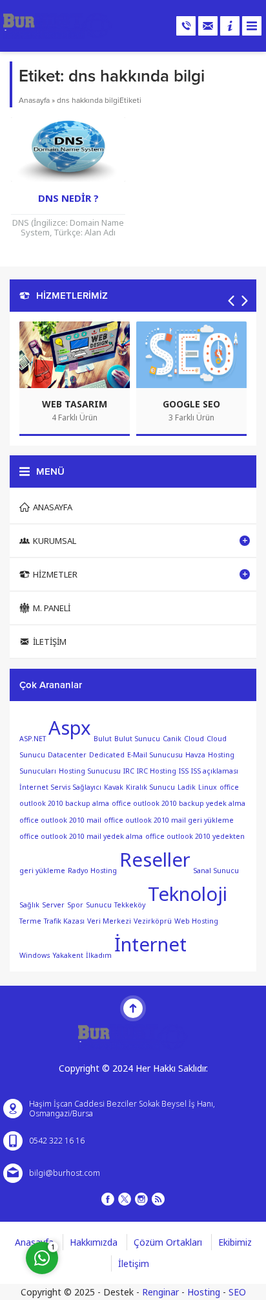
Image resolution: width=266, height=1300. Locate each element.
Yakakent (67, 954)
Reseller (154, 859)
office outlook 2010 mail (60, 820)
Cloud (194, 738)
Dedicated (107, 754)
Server (53, 904)
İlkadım (99, 954)
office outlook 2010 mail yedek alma (81, 836)
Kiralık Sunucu (150, 787)
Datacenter (67, 754)
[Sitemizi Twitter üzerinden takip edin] (124, 1199)
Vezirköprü (153, 921)
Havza (195, 754)
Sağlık (29, 904)
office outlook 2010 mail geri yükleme (169, 820)
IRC (128, 770)
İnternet (150, 944)
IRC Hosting (156, 770)
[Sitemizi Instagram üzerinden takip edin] (141, 1199)
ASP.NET (32, 738)
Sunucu (99, 904)
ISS (184, 770)
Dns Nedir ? (68, 197)
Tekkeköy (129, 904)
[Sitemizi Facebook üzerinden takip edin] (107, 1199)
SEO (237, 1292)
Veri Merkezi (109, 921)
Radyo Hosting (92, 870)
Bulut (103, 738)
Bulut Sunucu (137, 738)
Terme (30, 921)
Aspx (69, 728)
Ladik (187, 787)
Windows (34, 954)
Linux (207, 787)
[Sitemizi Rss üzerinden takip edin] (158, 1199)
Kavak (113, 787)
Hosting (203, 1292)
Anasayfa (34, 100)
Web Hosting (196, 921)
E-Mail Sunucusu (155, 754)
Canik (172, 738)
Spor (75, 904)
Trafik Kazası (64, 921)
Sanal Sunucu (216, 870)
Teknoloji (187, 894)
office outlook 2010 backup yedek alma (178, 803)
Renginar (160, 1292)
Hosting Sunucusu (90, 770)
